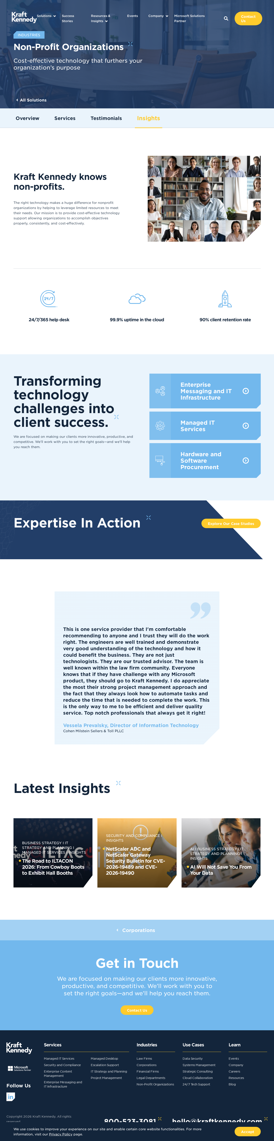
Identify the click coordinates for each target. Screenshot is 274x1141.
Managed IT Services (205, 426)
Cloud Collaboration (198, 1078)
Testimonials (106, 118)
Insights (148, 118)
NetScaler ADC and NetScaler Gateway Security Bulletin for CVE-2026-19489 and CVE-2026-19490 (135, 861)
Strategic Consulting (198, 1071)
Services (65, 118)
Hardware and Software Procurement (205, 460)
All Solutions (33, 100)
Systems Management (199, 1065)
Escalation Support (105, 1065)
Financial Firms (148, 1071)
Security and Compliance (133, 835)
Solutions (44, 16)
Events (132, 16)
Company (156, 16)
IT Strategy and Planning (109, 1071)
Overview (27, 118)
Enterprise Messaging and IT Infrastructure (205, 391)
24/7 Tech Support (196, 1084)
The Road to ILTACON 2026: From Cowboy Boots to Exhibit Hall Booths (53, 867)
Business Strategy (42, 843)
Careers (234, 1071)
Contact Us (248, 18)
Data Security (193, 1058)
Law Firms (144, 1058)
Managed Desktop (104, 1058)
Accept (247, 1131)
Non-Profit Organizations (155, 1084)
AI (192, 849)
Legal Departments (151, 1078)
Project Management (106, 1078)
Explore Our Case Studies (231, 523)
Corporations (146, 1065)
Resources (236, 1078)
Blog (232, 1084)
